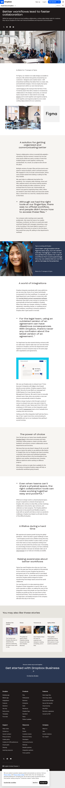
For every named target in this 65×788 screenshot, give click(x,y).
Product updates (27, 719)
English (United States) (11, 766)
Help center (6, 728)
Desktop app (6, 695)
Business (25, 700)
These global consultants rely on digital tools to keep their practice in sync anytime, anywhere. (53, 640)
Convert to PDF (46, 714)
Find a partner (26, 753)
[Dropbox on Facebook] (7, 759)
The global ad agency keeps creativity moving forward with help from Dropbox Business (24, 641)
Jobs (43, 731)
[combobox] (58, 5)
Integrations (6, 700)
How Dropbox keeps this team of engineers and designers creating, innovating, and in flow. (39, 641)
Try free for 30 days (32, 676)
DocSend (25, 714)
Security (5, 708)
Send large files (46, 695)
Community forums (28, 742)
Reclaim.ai (25, 708)
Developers (25, 739)
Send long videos (47, 697)
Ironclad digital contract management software (33, 298)
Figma (23, 88)
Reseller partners (27, 747)
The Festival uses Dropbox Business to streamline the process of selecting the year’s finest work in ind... (11, 643)
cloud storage (20, 550)
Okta (33, 386)
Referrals (25, 744)
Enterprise (25, 703)
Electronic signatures (48, 711)
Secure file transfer (47, 703)
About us (44, 728)
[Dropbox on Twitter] (4, 759)
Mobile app (6, 697)
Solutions (5, 706)
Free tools (5, 716)
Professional (26, 697)
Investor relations (47, 734)
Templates (5, 714)
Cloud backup (46, 706)
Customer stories (27, 734)
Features (5, 703)
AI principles (6, 744)
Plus (24, 695)
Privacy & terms (7, 736)
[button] (32, 85)
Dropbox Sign (26, 711)
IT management (27, 409)
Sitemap (5, 747)
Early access (6, 711)
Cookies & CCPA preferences (10, 742)
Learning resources (8, 750)
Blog (24, 728)
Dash (24, 706)
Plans (24, 716)
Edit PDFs (45, 708)
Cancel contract (7, 734)
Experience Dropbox (7, 5)
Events (24, 731)
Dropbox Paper (20, 439)
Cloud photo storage (47, 700)
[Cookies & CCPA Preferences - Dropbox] (25, 777)
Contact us (5, 731)
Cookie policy (6, 739)
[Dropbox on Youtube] (11, 759)
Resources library (27, 736)
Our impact (45, 736)
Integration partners (28, 750)
